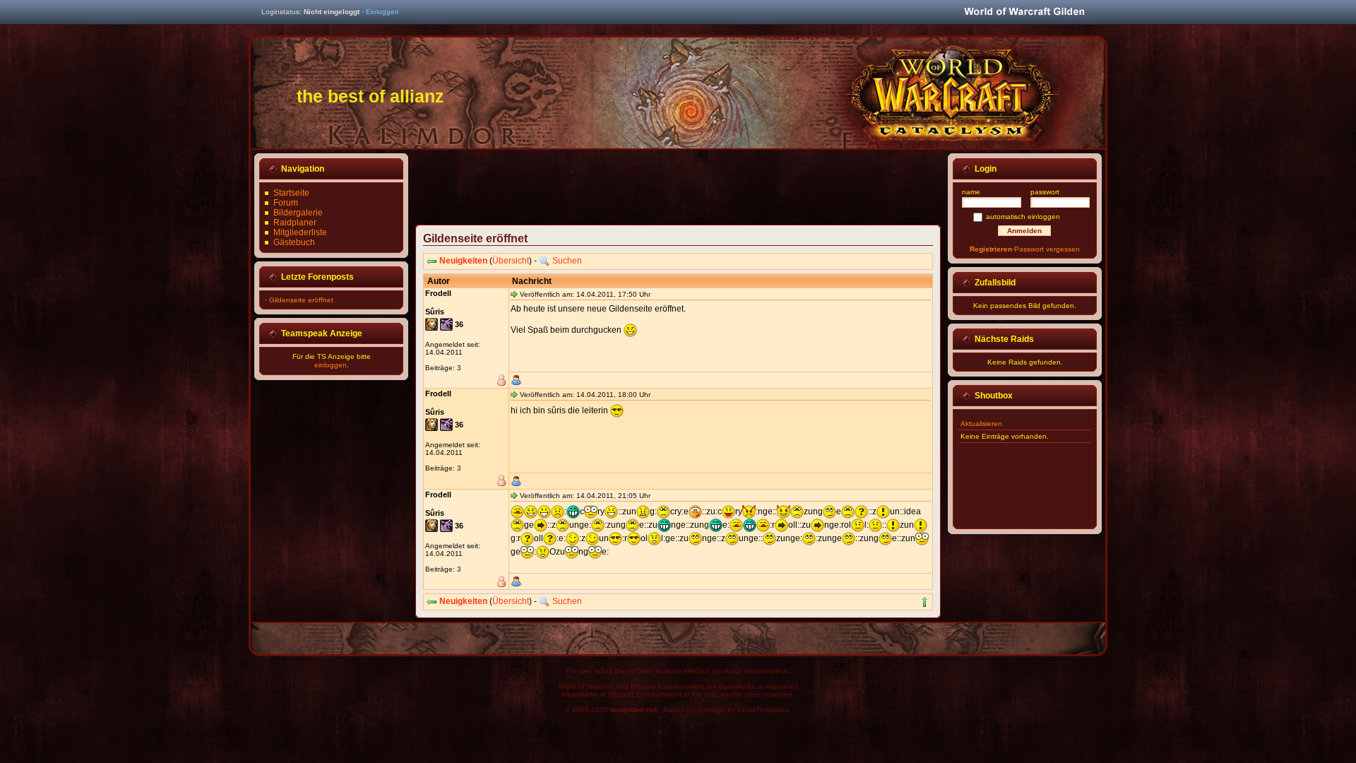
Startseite (291, 193)
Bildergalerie (298, 213)
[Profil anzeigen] (516, 380)
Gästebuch (294, 242)
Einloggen (382, 12)
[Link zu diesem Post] (514, 293)
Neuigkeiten (463, 261)
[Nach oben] (924, 602)
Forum (285, 203)
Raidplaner (294, 222)
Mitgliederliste (300, 232)
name (971, 192)
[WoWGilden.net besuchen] (1024, 12)
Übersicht (510, 261)
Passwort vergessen (1047, 249)
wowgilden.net (633, 710)
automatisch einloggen (1023, 216)
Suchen (567, 261)
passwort (1044, 192)
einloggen (330, 365)
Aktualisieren (981, 423)
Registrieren (991, 249)
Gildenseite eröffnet (301, 300)
